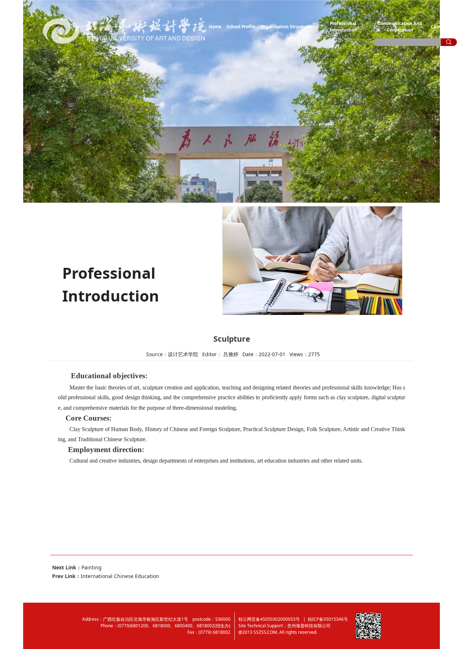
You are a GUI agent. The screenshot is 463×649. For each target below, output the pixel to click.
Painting (91, 567)
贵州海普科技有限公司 (309, 625)
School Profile (240, 26)
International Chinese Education (120, 576)
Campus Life (444, 26)
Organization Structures (286, 26)
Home (215, 26)
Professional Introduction (343, 26)
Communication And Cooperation (400, 26)
